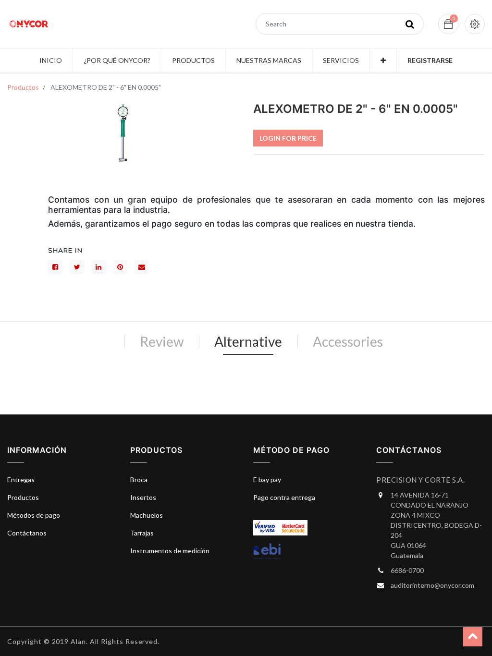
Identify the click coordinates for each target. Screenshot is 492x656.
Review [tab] (162, 341)
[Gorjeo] (77, 267)
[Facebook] (55, 267)
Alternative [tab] (248, 341)
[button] (383, 61)
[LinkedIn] (98, 267)
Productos (23, 87)
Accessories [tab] (348, 341)
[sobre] (142, 267)
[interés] (120, 267)
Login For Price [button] (288, 138)
